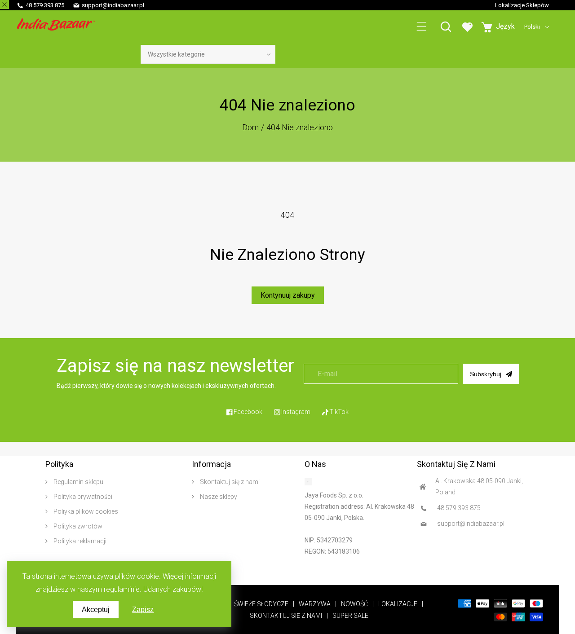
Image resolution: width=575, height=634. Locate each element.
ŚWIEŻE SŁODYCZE (261, 604)
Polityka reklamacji (79, 541)
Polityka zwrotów (77, 526)
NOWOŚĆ (354, 604)
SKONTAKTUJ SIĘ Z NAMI (286, 615)
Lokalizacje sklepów (522, 5)
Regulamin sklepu (77, 481)
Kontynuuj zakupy (288, 295)
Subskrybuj (485, 374)
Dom (250, 127)
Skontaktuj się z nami (229, 481)
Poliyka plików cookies (85, 511)
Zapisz (143, 609)
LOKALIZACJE (397, 604)
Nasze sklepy (218, 496)
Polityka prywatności (82, 496)
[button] (421, 27)
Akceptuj (96, 609)
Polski (532, 26)
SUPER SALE (350, 615)
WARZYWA (315, 604)
